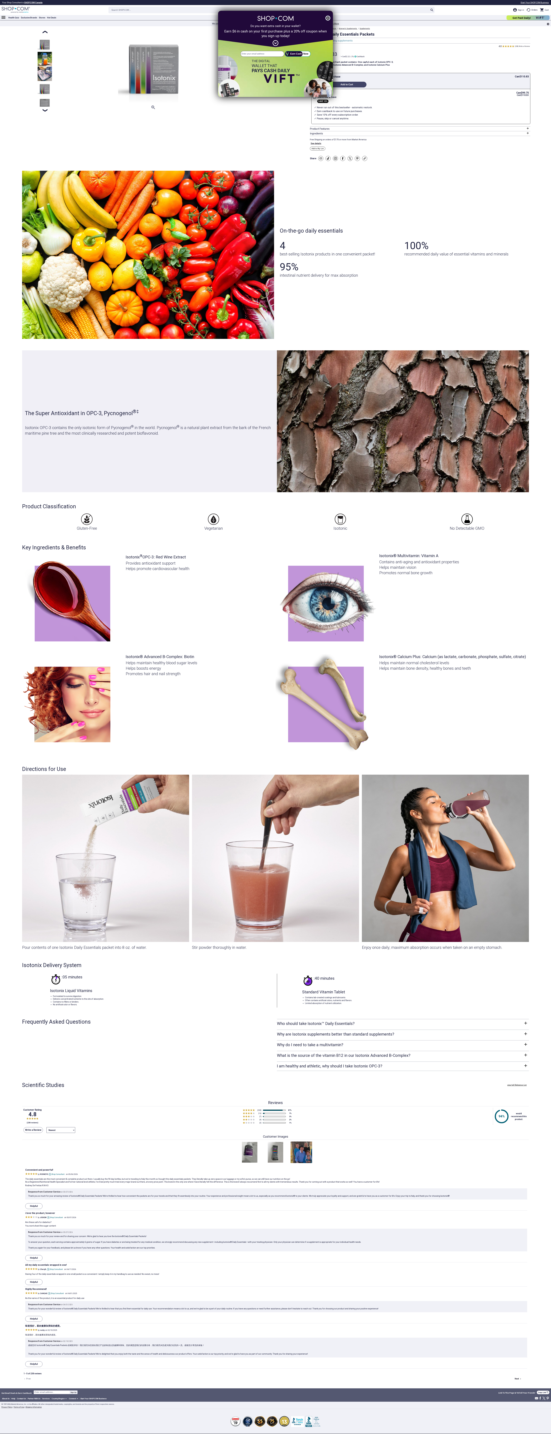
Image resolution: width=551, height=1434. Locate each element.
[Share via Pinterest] (357, 158)
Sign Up (73, 1392)
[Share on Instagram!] (335, 158)
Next (518, 1379)
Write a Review (524, 46)
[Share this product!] (365, 158)
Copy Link (543, 1392)
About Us (6, 1399)
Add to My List (318, 148)
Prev (27, 1379)
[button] (59, 1399)
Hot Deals (51, 18)
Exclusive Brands (29, 18)
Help (13, 1399)
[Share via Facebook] (343, 158)
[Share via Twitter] (350, 158)
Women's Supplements (348, 29)
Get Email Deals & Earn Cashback (16, 1393)
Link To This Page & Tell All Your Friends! (516, 1393)
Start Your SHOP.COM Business (535, 3)
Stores (42, 18)
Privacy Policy (6, 1407)
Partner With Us (34, 1399)
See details (316, 143)
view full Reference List (517, 1085)
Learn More (334, 24)
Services (46, 1399)
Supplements (365, 29)
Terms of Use (19, 1407)
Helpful (34, 1206)
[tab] (420, 128)
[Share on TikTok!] (328, 158)
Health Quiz (13, 18)
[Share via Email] (321, 158)
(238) (516, 46)
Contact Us (21, 1399)
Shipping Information (34, 1407)
